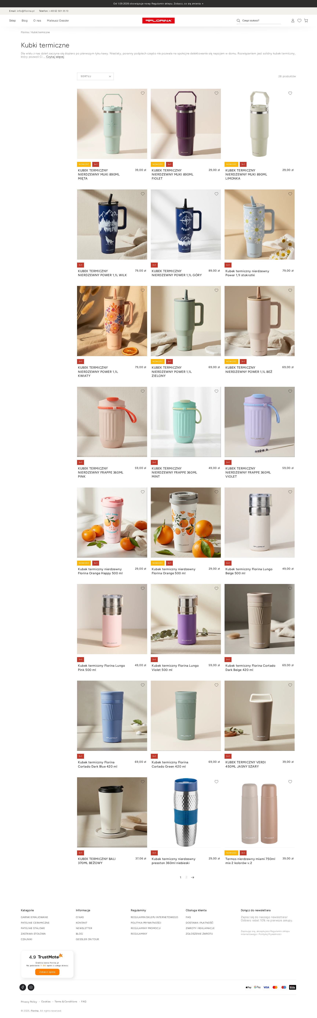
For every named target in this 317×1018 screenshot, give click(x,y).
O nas (37, 20)
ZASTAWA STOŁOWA (33, 933)
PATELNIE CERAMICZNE (35, 922)
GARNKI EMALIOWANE (34, 917)
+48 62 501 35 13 (58, 11)
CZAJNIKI (26, 939)
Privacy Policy (29, 1001)
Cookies (46, 1001)
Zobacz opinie (47, 972)
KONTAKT (81, 922)
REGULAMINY (139, 933)
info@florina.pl (26, 11)
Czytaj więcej (55, 56)
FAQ (188, 917)
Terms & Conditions (66, 1001)
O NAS (80, 917)
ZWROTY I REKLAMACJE (200, 928)
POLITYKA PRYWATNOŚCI (146, 922)
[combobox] (259, 20)
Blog (25, 20)
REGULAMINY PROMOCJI (146, 928)
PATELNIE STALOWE (33, 928)
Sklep (12, 20)
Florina (25, 32)
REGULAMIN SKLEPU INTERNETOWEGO (154, 917)
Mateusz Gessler (58, 20)
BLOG (79, 933)
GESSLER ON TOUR (87, 939)
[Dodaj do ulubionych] (142, 93)
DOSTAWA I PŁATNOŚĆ (199, 922)
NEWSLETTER (84, 928)
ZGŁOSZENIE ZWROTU (199, 933)
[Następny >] (192, 877)
